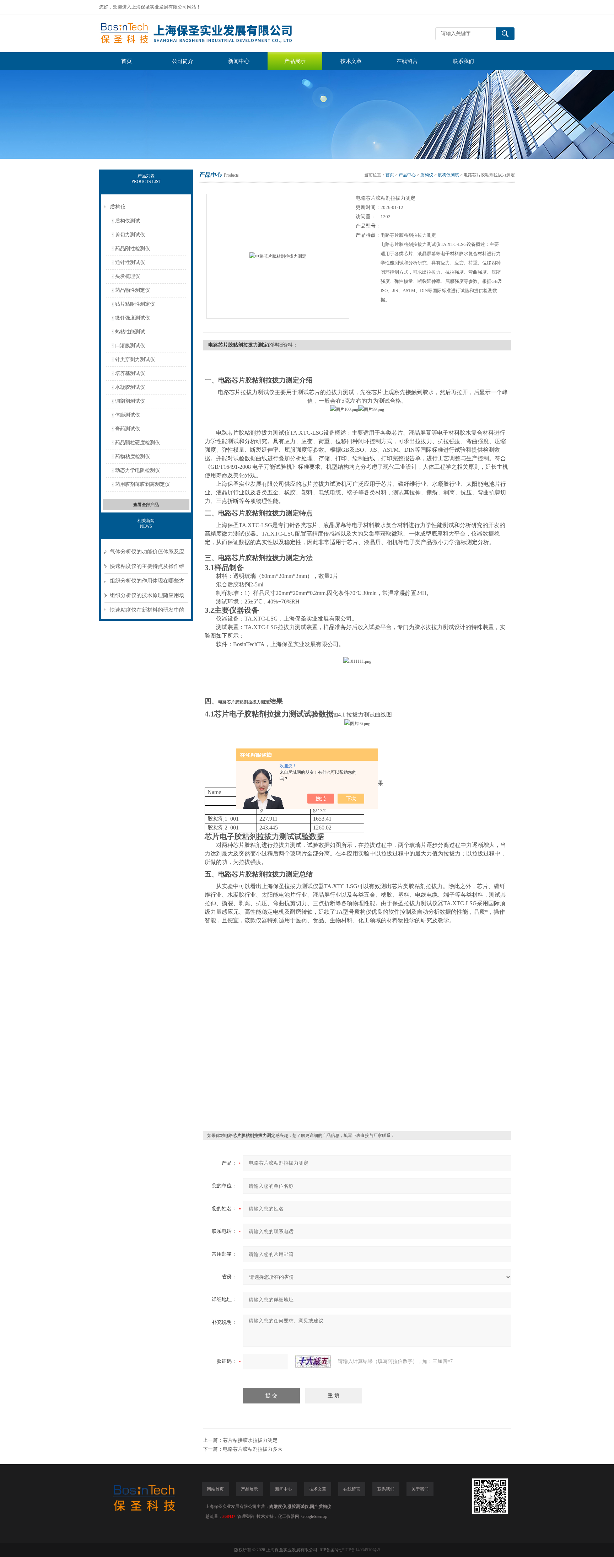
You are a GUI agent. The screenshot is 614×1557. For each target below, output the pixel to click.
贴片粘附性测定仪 (135, 304)
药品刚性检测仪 (132, 248)
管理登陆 (245, 1516)
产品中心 (407, 174)
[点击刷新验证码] (313, 1361)
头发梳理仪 (127, 276)
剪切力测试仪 (130, 234)
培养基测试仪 (130, 373)
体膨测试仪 (127, 415)
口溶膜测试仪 (130, 345)
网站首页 (215, 1489)
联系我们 (463, 61)
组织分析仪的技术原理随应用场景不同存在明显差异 (147, 597)
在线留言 (407, 61)
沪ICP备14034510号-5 (360, 1549)
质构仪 (118, 207)
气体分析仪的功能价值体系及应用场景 (147, 554)
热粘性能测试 (130, 331)
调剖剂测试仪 (130, 401)
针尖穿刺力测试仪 (135, 359)
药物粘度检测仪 (132, 456)
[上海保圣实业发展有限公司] (205, 33)
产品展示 (295, 61)
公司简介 (182, 61)
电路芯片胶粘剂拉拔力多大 (252, 1449)
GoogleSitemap (314, 1516)
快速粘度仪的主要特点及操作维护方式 (147, 568)
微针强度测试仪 (132, 318)
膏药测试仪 (127, 428)
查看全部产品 (146, 504)
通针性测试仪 (130, 262)
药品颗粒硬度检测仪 (137, 442)
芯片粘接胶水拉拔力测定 (250, 1440)
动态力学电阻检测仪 (137, 470)
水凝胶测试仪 (130, 387)
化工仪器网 (288, 1516)
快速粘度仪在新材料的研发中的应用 (147, 612)
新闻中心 (238, 61)
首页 (126, 61)
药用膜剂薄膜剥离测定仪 (142, 484)
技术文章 (351, 61)
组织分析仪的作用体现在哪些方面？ (147, 583)
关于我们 (420, 1489)
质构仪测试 (127, 221)
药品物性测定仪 (132, 290)
